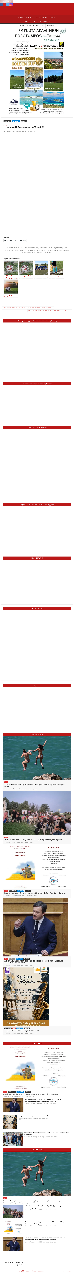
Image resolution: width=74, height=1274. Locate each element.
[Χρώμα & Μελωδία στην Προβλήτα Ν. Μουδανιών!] (26, 997)
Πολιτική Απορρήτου (67, 1271)
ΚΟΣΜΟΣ (27, 21)
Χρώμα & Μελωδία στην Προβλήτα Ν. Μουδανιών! (21, 1031)
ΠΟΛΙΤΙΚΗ (46, 21)
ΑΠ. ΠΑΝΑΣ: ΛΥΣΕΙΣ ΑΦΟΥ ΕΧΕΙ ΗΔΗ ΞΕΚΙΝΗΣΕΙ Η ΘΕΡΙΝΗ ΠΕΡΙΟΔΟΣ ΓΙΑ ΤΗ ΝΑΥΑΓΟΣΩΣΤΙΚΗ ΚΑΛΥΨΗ (33, 962)
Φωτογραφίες (40, 25)
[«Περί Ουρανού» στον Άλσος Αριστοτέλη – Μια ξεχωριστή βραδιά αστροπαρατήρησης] (37, 813)
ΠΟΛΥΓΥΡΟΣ (12, 890)
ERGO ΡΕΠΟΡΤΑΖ (41, 17)
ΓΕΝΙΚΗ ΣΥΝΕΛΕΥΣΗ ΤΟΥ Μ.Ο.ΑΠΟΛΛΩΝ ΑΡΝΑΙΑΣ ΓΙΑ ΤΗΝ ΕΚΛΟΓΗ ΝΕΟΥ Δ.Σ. (49, 311)
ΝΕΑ (6, 782)
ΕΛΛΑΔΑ (52, 17)
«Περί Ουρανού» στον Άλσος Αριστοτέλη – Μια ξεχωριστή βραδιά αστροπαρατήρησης (33, 840)
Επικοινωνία (50, 25)
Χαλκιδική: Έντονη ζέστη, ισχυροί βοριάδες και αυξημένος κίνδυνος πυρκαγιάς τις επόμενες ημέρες (34, 785)
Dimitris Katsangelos (37, 1271)
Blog (22, 25)
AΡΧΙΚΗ (20, 17)
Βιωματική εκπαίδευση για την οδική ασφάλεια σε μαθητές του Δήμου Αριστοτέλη (28, 308)
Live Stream (30, 25)
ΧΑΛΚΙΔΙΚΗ (28, 17)
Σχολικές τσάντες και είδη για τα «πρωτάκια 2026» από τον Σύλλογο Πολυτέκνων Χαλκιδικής (35, 893)
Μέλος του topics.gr (19, 1264)
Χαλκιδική (24, 121)
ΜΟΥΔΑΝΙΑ (8, 1028)
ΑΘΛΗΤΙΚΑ (37, 21)
